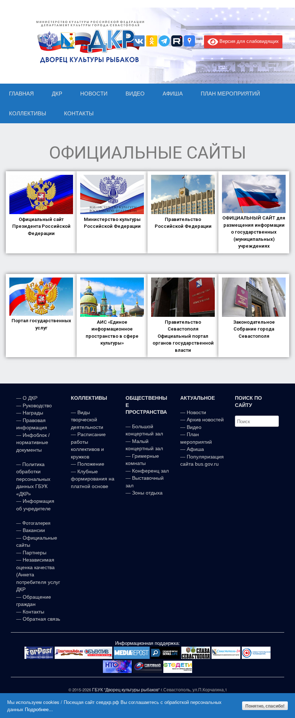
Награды (33, 413)
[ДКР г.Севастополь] (88, 41)
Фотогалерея (36, 523)
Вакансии (34, 530)
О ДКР (30, 398)
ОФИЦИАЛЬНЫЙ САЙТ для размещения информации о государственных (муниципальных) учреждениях (253, 232)
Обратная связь (40, 619)
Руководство (37, 405)
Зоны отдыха (147, 493)
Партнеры (34, 552)
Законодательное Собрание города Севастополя (254, 329)
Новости (196, 412)
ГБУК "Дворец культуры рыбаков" (126, 689)
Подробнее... (39, 709)
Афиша (195, 449)
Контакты (32, 612)
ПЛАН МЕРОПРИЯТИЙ (230, 93)
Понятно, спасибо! (265, 706)
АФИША (173, 93)
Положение (90, 464)
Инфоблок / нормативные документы (33, 442)
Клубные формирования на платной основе (92, 479)
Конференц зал (150, 471)
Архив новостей (205, 419)
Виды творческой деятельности (87, 419)
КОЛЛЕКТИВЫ (27, 113)
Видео (194, 427)
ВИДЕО (135, 93)
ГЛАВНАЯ (21, 93)
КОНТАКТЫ (79, 113)
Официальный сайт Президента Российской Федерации (41, 226)
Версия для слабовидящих (248, 40)
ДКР (57, 93)
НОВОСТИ (94, 93)
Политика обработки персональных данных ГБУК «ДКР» (33, 479)
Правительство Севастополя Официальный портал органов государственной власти (183, 336)
